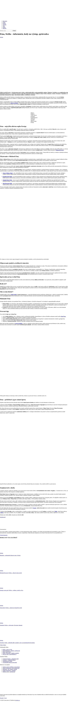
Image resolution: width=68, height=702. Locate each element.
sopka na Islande (14, 103)
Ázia (4, 25)
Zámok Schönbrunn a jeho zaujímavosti (11, 668)
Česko (4, 22)
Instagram (5, 535)
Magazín (4, 28)
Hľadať (14, 30)
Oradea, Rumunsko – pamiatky (9, 670)
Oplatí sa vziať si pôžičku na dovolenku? (11, 667)
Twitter (1, 535)
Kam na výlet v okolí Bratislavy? (9, 654)
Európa (4, 23)
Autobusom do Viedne (7, 661)
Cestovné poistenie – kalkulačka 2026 (11, 658)
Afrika (4, 27)
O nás (5, 698)
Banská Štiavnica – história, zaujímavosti (11, 650)
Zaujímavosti (2, 517)
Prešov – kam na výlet (7, 649)
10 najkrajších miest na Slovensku (10, 662)
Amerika (4, 24)
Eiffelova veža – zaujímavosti (9, 671)
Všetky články (3, 645)
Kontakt (1, 698)
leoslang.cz (17, 700)
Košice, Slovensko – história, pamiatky (11, 653)
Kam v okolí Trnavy (7, 651)
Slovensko (5, 21)
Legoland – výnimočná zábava (9, 660)
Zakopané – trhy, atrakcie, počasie (10, 669)
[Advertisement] (34, 48)
